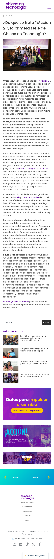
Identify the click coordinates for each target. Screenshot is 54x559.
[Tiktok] (27, 544)
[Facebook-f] (39, 544)
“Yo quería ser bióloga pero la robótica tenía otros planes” (34, 349)
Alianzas (27, 516)
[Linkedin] (20, 544)
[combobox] (22, 322)
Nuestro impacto (27, 502)
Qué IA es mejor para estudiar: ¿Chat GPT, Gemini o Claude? (34, 362)
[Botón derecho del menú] (49, 7)
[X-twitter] (33, 544)
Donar (27, 520)
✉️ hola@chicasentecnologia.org (27, 539)
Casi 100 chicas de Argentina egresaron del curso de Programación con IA (33, 338)
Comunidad (27, 507)
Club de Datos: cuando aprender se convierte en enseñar (35, 375)
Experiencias (27, 511)
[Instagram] (14, 544)
